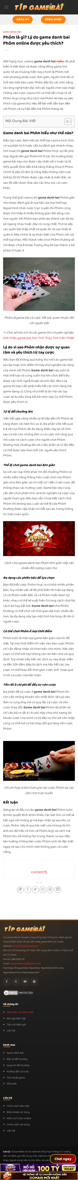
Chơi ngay (63, 1159)
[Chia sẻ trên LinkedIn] (57, 889)
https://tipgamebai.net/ (25, 946)
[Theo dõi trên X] (16, 982)
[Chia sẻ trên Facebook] (27, 889)
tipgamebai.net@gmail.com (25, 964)
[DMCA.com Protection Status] (18, 993)
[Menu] (6, 7)
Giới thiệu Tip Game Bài (20, 1012)
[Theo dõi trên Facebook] (7, 982)
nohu (60, 61)
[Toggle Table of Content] (66, 121)
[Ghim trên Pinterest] (50, 889)
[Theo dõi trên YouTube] (25, 982)
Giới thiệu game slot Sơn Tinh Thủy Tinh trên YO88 (38, 338)
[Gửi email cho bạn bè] (42, 889)
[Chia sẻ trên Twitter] (35, 889)
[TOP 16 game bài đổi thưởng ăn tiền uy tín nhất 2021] (39, 7)
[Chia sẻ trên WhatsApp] (20, 889)
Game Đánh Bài (12, 32)
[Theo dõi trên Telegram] (34, 982)
